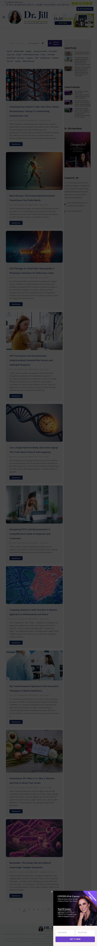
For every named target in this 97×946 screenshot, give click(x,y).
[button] (52, 892)
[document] (48, 473)
